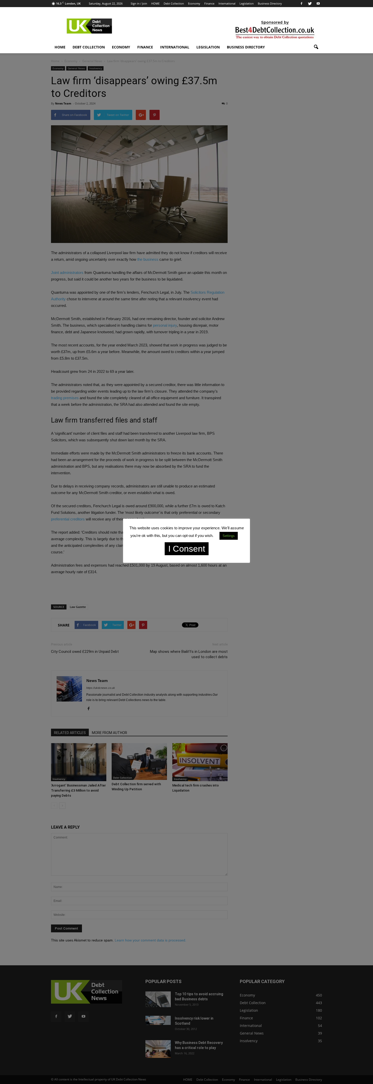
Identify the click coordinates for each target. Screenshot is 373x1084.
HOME (155, 3)
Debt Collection (174, 3)
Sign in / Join (139, 3)
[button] (316, 47)
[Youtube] (318, 4)
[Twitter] (310, 4)
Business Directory (270, 3)
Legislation (247, 3)
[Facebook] (301, 4)
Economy (194, 3)
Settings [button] (229, 536)
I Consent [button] (186, 548)
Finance (209, 3)
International (226, 3)
